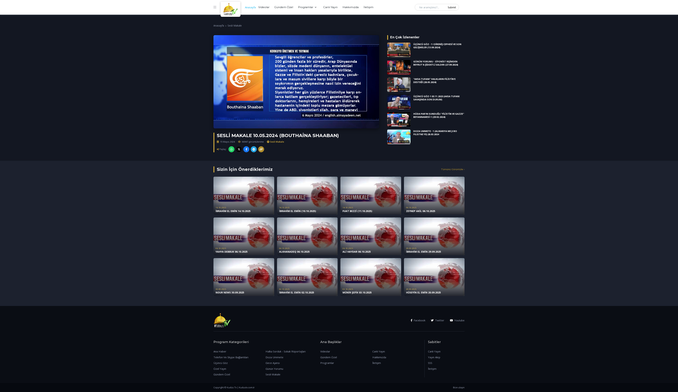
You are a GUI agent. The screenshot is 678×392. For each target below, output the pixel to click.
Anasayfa (250, 7)
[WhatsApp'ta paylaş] (231, 149)
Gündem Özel (283, 7)
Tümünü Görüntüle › (453, 169)
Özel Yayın (219, 368)
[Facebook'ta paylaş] (246, 149)
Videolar (263, 7)
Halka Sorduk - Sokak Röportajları (286, 351)
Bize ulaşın (459, 387)
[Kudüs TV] (231, 7)
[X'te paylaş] (239, 149)
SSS (430, 363)
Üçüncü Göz (220, 363)
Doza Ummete (274, 357)
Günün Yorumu (274, 368)
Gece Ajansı (273, 363)
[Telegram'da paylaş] (254, 149)
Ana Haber (219, 351)
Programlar (305, 7)
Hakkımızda (351, 7)
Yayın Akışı (434, 357)
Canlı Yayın (330, 7)
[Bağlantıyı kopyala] (261, 149)
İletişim (368, 7)
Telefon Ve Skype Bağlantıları (230, 357)
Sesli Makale (235, 25)
